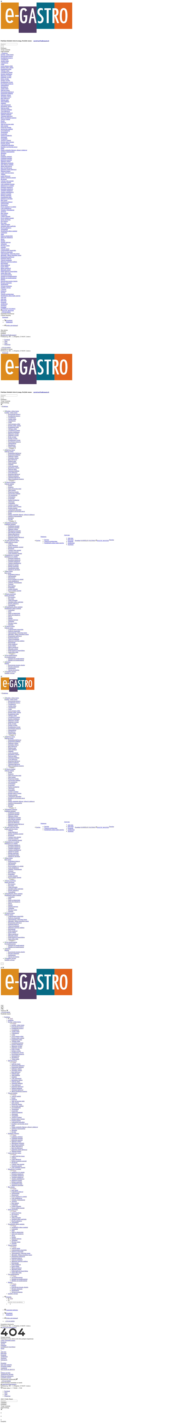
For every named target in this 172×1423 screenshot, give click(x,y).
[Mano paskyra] (1, 966)
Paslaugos (3, 1345)
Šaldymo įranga (15, 1064)
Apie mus (3, 1352)
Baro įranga (14, 1190)
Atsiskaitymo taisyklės (7, 1374)
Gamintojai (4, 1368)
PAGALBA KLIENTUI (8, 1369)
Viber (5, 341)
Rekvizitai (3, 1353)
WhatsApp (7, 344)
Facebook (7, 339)
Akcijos (3, 1343)
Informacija (4, 1360)
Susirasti (3, 1402)
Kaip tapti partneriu (6, 1364)
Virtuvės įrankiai (16, 1096)
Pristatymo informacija (7, 1376)
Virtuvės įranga (15, 1248)
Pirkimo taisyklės (5, 1373)
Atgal (11, 1018)
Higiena (13, 1285)
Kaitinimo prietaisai (16, 1136)
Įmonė (2, 1348)
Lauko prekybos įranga (18, 1156)
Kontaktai (3, 1363)
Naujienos (3, 1358)
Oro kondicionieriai (16, 1277)
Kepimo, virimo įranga (17, 1025)
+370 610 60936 (6, 312)
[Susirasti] (2, 46)
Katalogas (11, 1020)
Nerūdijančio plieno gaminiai (19, 1227)
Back (14, 1023)
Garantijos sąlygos (6, 1377)
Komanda (3, 1355)
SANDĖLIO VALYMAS (8, 1347)
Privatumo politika (6, 1366)
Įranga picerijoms (16, 1213)
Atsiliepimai (4, 1356)
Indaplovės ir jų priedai (17, 1172)
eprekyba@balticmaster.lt (41, 41)
